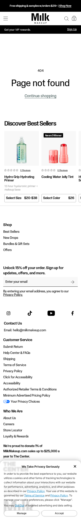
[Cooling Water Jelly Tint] (58, 148)
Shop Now (65, 6)
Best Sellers (11, 231)
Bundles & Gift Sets (16, 244)
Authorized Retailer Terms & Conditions (30, 389)
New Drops (10, 237)
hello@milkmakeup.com (29, 330)
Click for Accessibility (17, 377)
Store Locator (12, 430)
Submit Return (13, 346)
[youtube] (51, 313)
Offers (7, 250)
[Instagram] (8, 313)
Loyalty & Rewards (16, 436)
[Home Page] (40, 18)
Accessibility (11, 383)
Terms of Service (14, 365)
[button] (66, 18)
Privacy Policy (12, 371)
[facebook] (72, 313)
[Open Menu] (5, 18)
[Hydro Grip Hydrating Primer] (21, 148)
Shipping (9, 359)
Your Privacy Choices (25, 401)
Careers (8, 424)
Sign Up (72, 29)
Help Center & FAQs (16, 353)
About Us (9, 418)
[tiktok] (29, 313)
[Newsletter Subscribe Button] (72, 282)
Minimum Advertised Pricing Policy (26, 395)
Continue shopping (40, 96)
